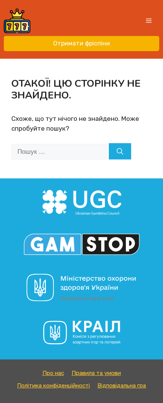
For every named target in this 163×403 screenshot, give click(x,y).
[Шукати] (120, 151)
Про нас (53, 373)
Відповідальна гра (121, 385)
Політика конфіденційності (53, 385)
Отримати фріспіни (81, 43)
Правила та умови (96, 373)
